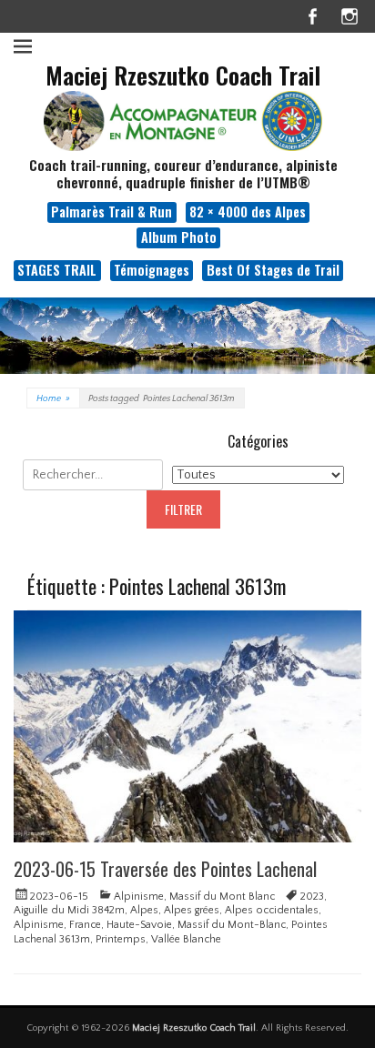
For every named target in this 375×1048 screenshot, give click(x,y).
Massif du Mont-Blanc (231, 925)
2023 (312, 896)
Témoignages (151, 269)
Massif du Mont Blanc (222, 896)
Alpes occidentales (272, 910)
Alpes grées (191, 910)
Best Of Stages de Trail (273, 269)
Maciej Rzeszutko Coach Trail (183, 75)
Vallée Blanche (186, 939)
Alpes (144, 910)
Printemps (121, 939)
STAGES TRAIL (56, 269)
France (85, 925)
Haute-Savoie (139, 925)
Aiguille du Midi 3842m (69, 910)
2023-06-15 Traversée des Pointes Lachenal (165, 868)
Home (53, 399)
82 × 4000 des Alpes (247, 211)
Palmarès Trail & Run (111, 211)
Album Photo (179, 237)
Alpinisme (139, 896)
